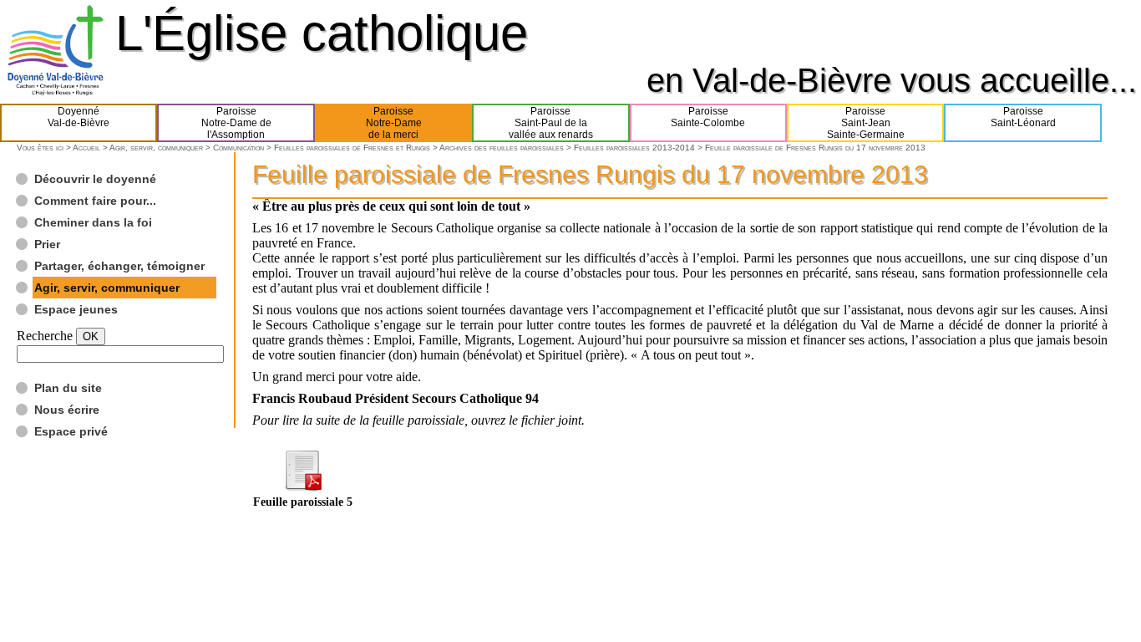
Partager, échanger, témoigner (119, 266)
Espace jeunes (76, 309)
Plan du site (68, 388)
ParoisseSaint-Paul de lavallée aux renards (551, 122)
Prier (47, 244)
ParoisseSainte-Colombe (708, 117)
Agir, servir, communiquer (156, 147)
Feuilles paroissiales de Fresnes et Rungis (352, 147)
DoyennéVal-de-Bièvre (78, 117)
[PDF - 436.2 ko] (302, 487)
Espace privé (71, 431)
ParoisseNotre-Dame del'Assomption (236, 122)
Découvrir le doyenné (95, 179)
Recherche (45, 336)
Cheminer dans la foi (93, 222)
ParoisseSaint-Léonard (1023, 117)
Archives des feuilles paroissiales (501, 147)
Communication (238, 147)
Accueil (86, 147)
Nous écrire (66, 409)
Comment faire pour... (95, 200)
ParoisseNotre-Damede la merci (394, 122)
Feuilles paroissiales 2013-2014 (634, 147)
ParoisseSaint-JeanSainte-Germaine (866, 122)
